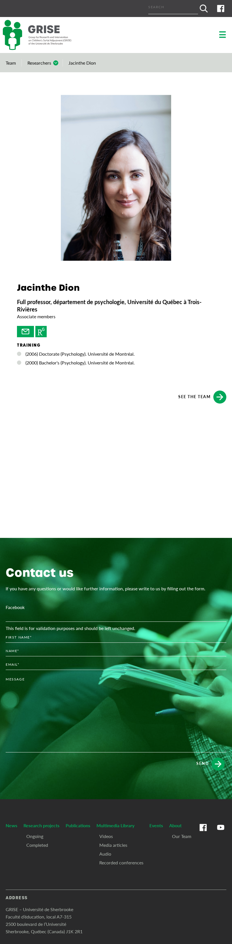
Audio (105, 853)
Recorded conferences (121, 862)
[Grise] (42, 35)
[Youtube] (220, 833)
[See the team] (25, 331)
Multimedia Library (115, 825)
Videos (106, 836)
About (175, 825)
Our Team (181, 836)
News (11, 825)
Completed (37, 845)
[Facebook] (220, 8)
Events (156, 825)
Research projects (41, 825)
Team (11, 63)
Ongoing (34, 836)
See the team (194, 396)
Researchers (39, 63)
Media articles (113, 845)
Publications (78, 825)
